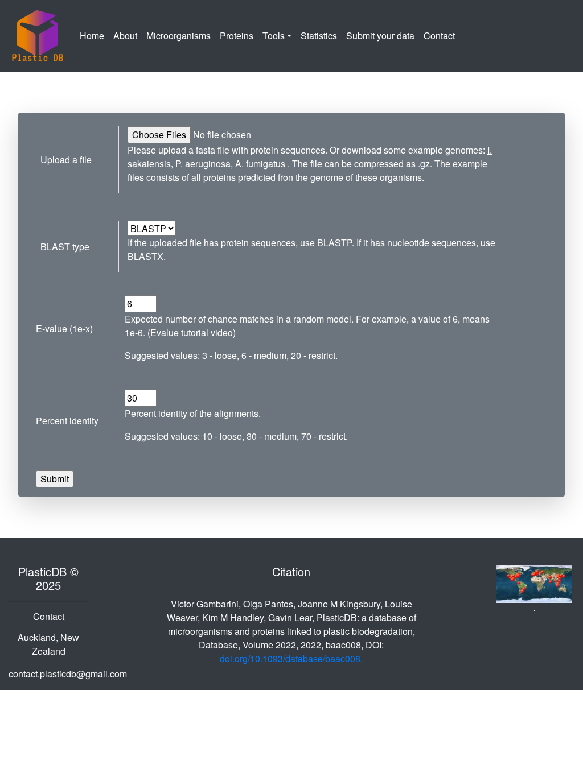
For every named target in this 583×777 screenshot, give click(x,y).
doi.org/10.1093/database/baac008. (291, 658)
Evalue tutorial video (191, 332)
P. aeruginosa (203, 163)
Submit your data (380, 35)
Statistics (319, 35)
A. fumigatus (260, 163)
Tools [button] (273, 35)
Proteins (236, 35)
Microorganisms (180, 35)
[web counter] (534, 582)
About (127, 35)
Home (94, 35)
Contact (439, 35)
